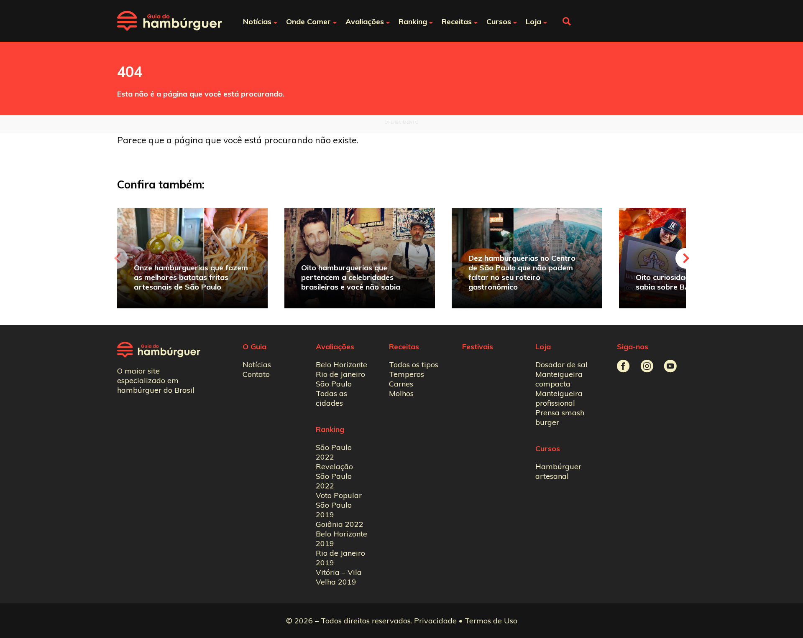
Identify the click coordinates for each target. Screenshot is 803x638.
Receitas (404, 346)
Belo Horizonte (341, 364)
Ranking (330, 429)
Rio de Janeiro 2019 (340, 557)
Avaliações (335, 346)
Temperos (406, 374)
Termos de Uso (491, 620)
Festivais (477, 346)
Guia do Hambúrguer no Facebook (623, 366)
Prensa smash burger (559, 417)
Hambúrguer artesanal (558, 471)
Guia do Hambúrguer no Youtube (670, 366)
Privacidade (435, 620)
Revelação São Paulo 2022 (334, 476)
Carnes (401, 384)
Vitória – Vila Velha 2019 (339, 577)
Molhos (401, 393)
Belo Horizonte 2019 (341, 538)
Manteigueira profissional (559, 398)
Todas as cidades (331, 398)
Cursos (547, 448)
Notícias (257, 364)
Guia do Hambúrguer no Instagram (646, 366)
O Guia (254, 346)
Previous (117, 258)
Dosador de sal (561, 364)
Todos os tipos (413, 364)
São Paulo (334, 384)
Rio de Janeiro (340, 374)
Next (685, 258)
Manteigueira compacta (559, 379)
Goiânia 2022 (339, 524)
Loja (543, 346)
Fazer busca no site (566, 21)
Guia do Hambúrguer (169, 21)
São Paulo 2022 (334, 452)
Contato (256, 374)
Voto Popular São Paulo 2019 (339, 505)
